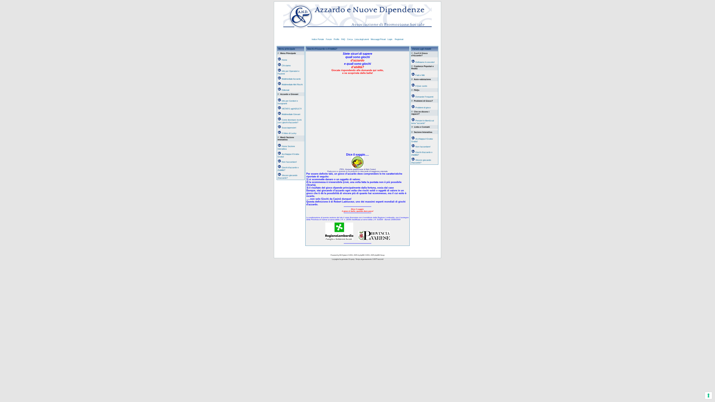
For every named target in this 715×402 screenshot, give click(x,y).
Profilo (336, 39)
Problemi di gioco (423, 107)
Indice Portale (318, 39)
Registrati (399, 39)
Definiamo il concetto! (425, 62)
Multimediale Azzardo (291, 79)
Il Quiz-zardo (421, 86)
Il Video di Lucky (289, 133)
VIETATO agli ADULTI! (292, 109)
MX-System (343, 255)
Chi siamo (286, 65)
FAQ (343, 39)
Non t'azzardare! (289, 162)
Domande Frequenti (424, 97)
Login (390, 39)
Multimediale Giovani (291, 114)
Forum (329, 39)
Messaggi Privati (378, 39)
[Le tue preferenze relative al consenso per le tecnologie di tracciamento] (708, 395)
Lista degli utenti (362, 39)
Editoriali (285, 90)
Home (284, 60)
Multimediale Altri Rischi (292, 84)
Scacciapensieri (289, 128)
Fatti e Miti (420, 75)
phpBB (361, 255)
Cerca (350, 39)
